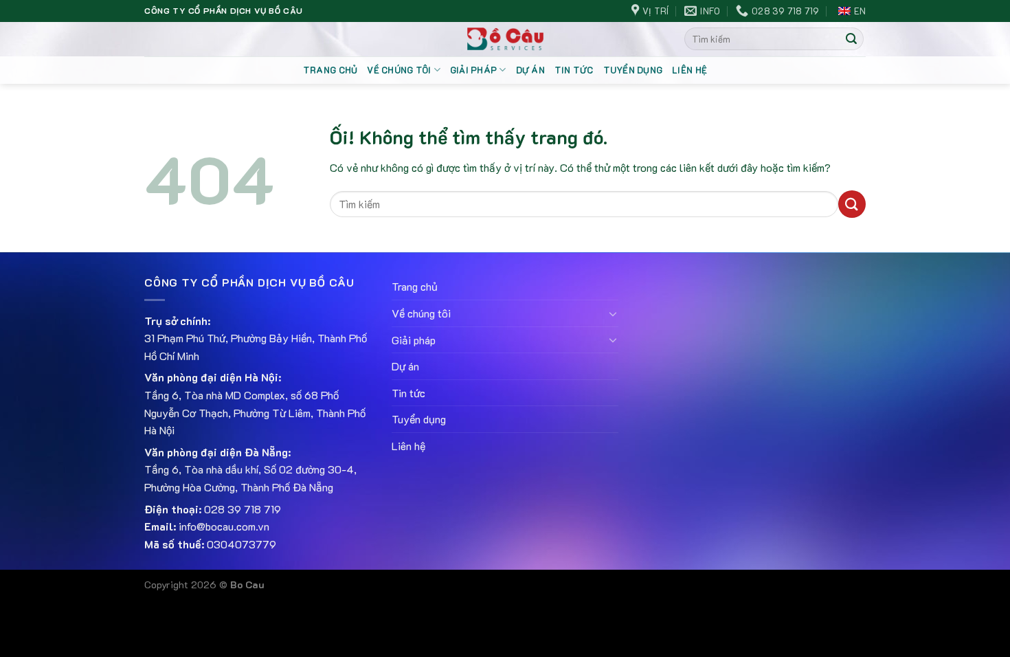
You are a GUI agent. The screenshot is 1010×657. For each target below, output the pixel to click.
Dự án (530, 70)
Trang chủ (330, 70)
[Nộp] (851, 39)
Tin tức (574, 70)
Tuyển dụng (633, 70)
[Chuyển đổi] (612, 313)
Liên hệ (689, 70)
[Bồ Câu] (505, 39)
